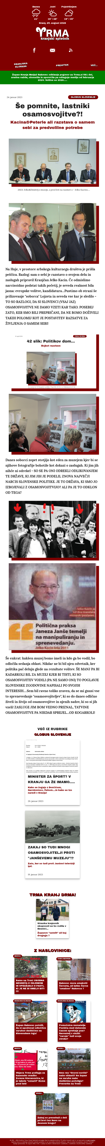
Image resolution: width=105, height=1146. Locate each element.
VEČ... (94, 65)
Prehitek (62, 65)
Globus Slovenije (83, 97)
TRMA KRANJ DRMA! (52, 895)
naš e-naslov (91, 1140)
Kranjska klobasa (20, 65)
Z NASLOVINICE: (52, 950)
